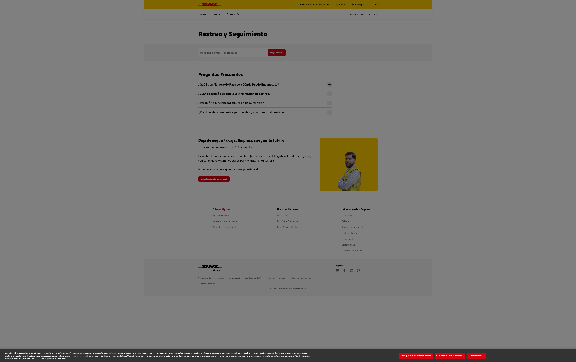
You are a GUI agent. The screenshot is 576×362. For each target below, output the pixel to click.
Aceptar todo (476, 356)
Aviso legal (61, 359)
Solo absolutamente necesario (450, 356)
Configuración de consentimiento (416, 356)
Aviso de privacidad (48, 359)
